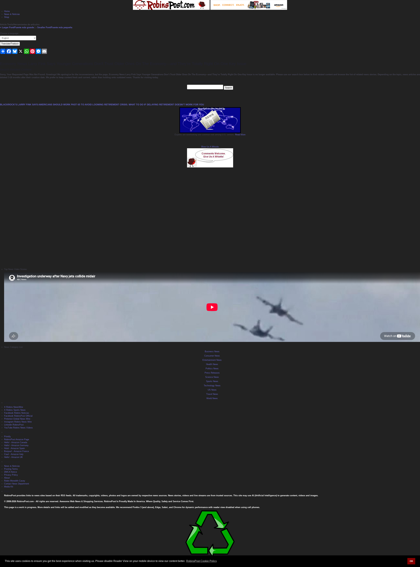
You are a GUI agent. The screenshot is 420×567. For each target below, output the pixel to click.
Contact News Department (16, 483)
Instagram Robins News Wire (18, 422)
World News (212, 398)
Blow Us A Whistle (210, 146)
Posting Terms (11, 469)
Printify (7, 436)
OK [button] (411, 561)
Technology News (212, 385)
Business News (212, 351)
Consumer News (212, 356)
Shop (6, 17)
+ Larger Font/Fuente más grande (17, 27)
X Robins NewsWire (13, 407)
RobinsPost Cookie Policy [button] (201, 561)
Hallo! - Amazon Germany (16, 445)
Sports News (212, 381)
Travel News (212, 394)
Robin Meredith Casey (14, 481)
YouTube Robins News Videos (18, 427)
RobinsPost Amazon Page (16, 439)
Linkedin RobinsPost (14, 424)
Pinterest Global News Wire (17, 419)
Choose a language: (9, 33)
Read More (239, 134)
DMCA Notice (10, 472)
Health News (212, 364)
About (7, 478)
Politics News (212, 368)
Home (7, 11)
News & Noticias (12, 14)
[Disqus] (210, 217)
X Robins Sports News (15, 410)
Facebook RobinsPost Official (18, 416)
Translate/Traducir (10, 43)
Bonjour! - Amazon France (16, 451)
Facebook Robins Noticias (16, 413)
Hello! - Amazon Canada (15, 442)
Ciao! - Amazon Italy (13, 454)
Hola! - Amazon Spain (14, 448)
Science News (212, 377)
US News (212, 390)
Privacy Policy (11, 475)
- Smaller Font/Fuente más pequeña (54, 27)
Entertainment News (212, 360)
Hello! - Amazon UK (13, 457)
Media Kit (8, 486)
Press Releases (212, 373)
